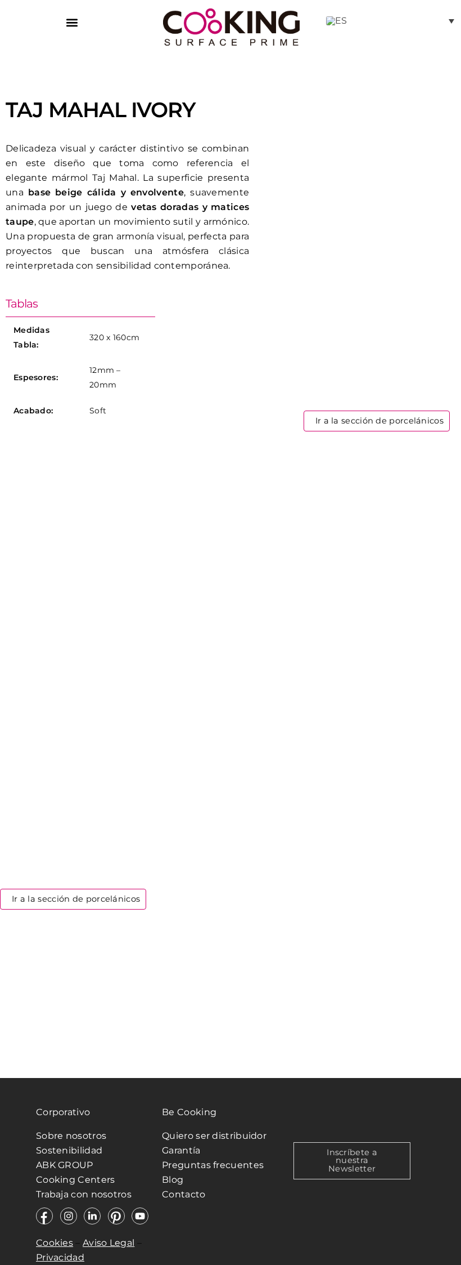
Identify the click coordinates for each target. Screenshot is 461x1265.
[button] (72, 22)
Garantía (181, 1150)
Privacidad (60, 1257)
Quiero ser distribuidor (214, 1135)
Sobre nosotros (71, 1135)
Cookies (54, 1242)
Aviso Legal (108, 1242)
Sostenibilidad (69, 1150)
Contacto (183, 1194)
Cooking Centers (75, 1179)
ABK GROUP (64, 1165)
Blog (172, 1179)
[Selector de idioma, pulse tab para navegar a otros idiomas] (390, 20)
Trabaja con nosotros (85, 1194)
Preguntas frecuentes (213, 1165)
